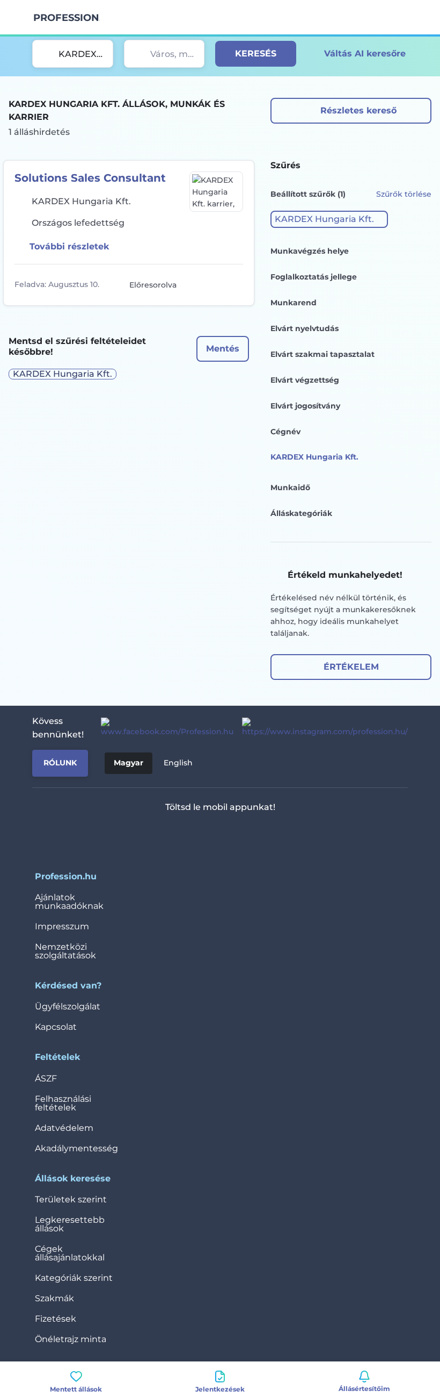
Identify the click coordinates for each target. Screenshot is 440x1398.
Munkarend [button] (293, 302)
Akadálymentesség (76, 1148)
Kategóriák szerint (74, 1278)
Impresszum (62, 926)
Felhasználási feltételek (63, 1103)
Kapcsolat (56, 1027)
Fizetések (55, 1319)
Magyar (128, 763)
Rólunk (60, 763)
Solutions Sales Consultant (90, 177)
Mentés (222, 348)
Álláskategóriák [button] (301, 513)
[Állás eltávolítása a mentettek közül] (233, 285)
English (178, 763)
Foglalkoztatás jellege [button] (313, 277)
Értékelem (351, 667)
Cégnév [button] (285, 431)
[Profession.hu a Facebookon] (162, 728)
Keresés (255, 53)
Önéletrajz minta (70, 1339)
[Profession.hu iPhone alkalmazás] (175, 835)
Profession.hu (66, 18)
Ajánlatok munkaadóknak (69, 901)
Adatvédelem (64, 1128)
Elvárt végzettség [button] (304, 380)
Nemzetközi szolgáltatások (65, 951)
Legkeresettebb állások (70, 1224)
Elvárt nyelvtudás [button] (304, 328)
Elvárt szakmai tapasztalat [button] (322, 354)
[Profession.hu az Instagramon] (320, 728)
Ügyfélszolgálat (67, 1006)
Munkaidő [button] (290, 487)
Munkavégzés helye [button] (309, 251)
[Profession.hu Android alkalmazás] (252, 835)
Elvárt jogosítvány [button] (305, 406)
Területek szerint (71, 1199)
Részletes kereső (358, 110)
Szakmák (54, 1298)
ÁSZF (46, 1078)
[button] (329, 219)
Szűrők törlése (403, 194)
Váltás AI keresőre (365, 53)
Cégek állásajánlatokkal (70, 1253)
